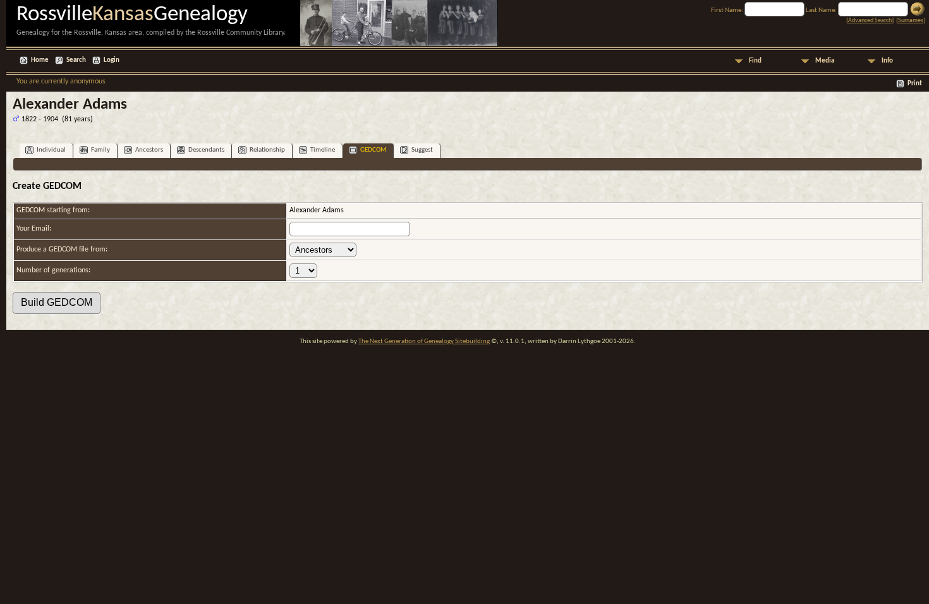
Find (755, 60)
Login (111, 60)
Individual (51, 150)
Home (40, 60)
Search (76, 60)
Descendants (206, 150)
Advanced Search (870, 20)
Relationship (267, 150)
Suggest (422, 150)
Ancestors (149, 150)
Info (887, 60)
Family (100, 150)
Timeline (322, 150)
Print (915, 83)
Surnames (910, 20)
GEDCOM (373, 150)
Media (824, 60)
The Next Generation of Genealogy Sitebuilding (424, 341)
